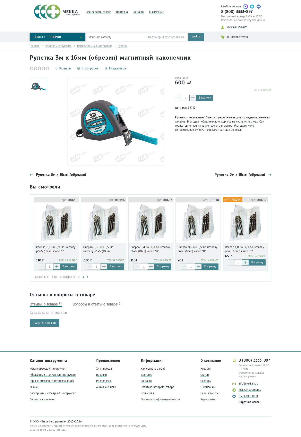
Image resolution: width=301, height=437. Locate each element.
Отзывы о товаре (46, 304)
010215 (72, 200)
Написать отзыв (44, 323)
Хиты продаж (104, 368)
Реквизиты (147, 393)
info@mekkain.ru (231, 6)
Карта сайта (207, 399)
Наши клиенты (209, 393)
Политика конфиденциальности (160, 399)
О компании (156, 12)
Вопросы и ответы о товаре (97, 304)
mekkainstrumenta (250, 389)
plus (192, 98)
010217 (167, 200)
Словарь (205, 381)
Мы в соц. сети (248, 395)
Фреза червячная (173, 37)
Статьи (204, 374)
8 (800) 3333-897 (237, 11)
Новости (205, 368)
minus (178, 98)
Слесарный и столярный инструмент (53, 393)
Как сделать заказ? (98, 12)
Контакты (138, 12)
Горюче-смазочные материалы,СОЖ (52, 381)
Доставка (122, 12)
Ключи (33, 387)
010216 (119, 200)
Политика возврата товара (157, 387)
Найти (196, 37)
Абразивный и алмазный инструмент (53, 374)
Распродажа (104, 381)
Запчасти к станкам (42, 399)
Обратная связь (249, 402)
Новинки (101, 374)
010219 (261, 200)
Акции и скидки (106, 387)
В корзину (205, 97)
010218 (214, 200)
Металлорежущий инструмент (48, 368)
